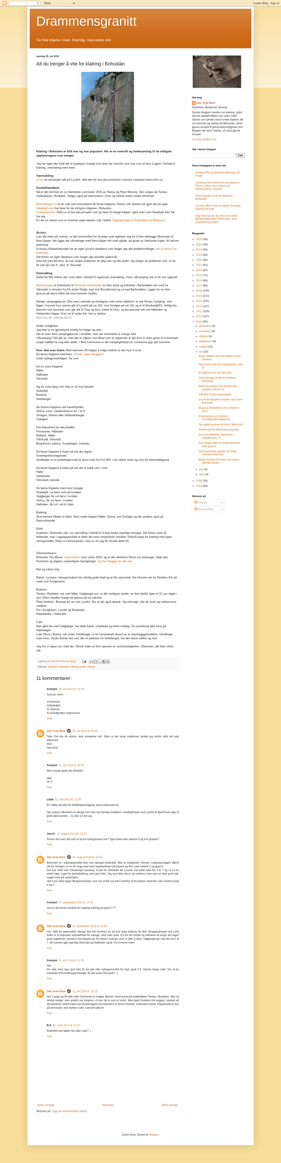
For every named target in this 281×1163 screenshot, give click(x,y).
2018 (199, 280)
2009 (199, 480)
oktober (204, 336)
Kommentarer (205, 509)
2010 (199, 321)
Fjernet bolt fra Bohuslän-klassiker (219, 429)
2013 (199, 306)
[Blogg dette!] (95, 661)
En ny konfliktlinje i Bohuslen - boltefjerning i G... (216, 436)
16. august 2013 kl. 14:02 (87, 857)
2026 (199, 239)
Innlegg (202, 502)
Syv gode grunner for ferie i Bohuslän (221, 424)
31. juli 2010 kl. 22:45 (71, 765)
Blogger (153, 1134)
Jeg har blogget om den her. (115, 561)
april (202, 474)
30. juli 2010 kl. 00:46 (85, 731)
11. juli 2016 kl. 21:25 (71, 960)
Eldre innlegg (170, 1105)
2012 (199, 311)
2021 (199, 264)
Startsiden (108, 1105)
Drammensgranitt (86, 21)
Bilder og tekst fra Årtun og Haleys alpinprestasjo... (219, 461)
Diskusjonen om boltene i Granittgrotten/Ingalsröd (214, 418)
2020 (199, 270)
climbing (74, 666)
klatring (91, 666)
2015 (199, 295)
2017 (199, 285)
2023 (199, 254)
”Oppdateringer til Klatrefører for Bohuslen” (139, 220)
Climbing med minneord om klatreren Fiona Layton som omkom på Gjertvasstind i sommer (217, 186)
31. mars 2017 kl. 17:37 (67, 1025)
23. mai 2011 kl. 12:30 (68, 799)
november (205, 331)
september (206, 341)
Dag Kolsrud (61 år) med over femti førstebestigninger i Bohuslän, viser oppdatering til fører (216, 219)
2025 (199, 244)
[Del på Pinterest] (108, 661)
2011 (199, 316)
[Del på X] (99, 661)
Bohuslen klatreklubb (87, 285)
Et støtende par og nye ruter (215, 372)
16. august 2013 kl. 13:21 (72, 833)
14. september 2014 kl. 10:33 (76, 902)
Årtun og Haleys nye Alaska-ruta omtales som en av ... (218, 388)
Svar (49, 718)
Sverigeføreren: (46, 212)
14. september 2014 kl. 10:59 (89, 926)
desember (205, 326)
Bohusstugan (44, 285)
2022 (199, 259)
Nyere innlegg (45, 1105)
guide (83, 666)
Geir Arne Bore (56, 731)
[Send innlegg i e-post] (84, 661)
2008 (199, 486)
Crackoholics (72, 557)
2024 (199, 249)
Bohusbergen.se (46, 204)
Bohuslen (53, 666)
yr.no (39, 179)
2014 (199, 300)
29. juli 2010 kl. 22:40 (71, 689)
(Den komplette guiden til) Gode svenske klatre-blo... (218, 453)
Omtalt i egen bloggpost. (89, 354)
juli (201, 351)
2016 (199, 290)
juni (201, 469)
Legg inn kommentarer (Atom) (69, 1111)
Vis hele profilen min (204, 139)
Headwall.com (45, 208)
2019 (199, 275)
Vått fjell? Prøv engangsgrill (215, 394)
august (203, 346)
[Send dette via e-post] (91, 661)
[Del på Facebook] (104, 661)
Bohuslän (64, 666)
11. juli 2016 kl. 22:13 (84, 991)
